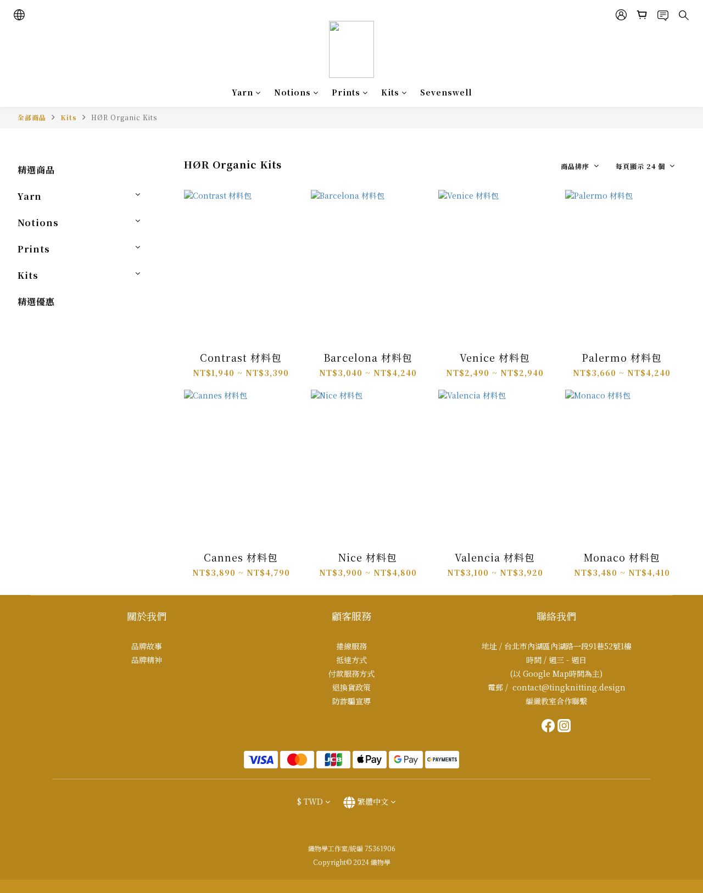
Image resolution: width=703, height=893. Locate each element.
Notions (292, 92)
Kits (390, 92)
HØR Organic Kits (124, 117)
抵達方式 (351, 659)
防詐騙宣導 (351, 700)
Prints (346, 92)
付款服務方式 (351, 673)
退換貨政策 (351, 687)
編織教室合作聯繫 (556, 700)
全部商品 (32, 117)
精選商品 (36, 170)
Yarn (242, 92)
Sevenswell (446, 92)
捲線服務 (351, 646)
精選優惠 (36, 301)
